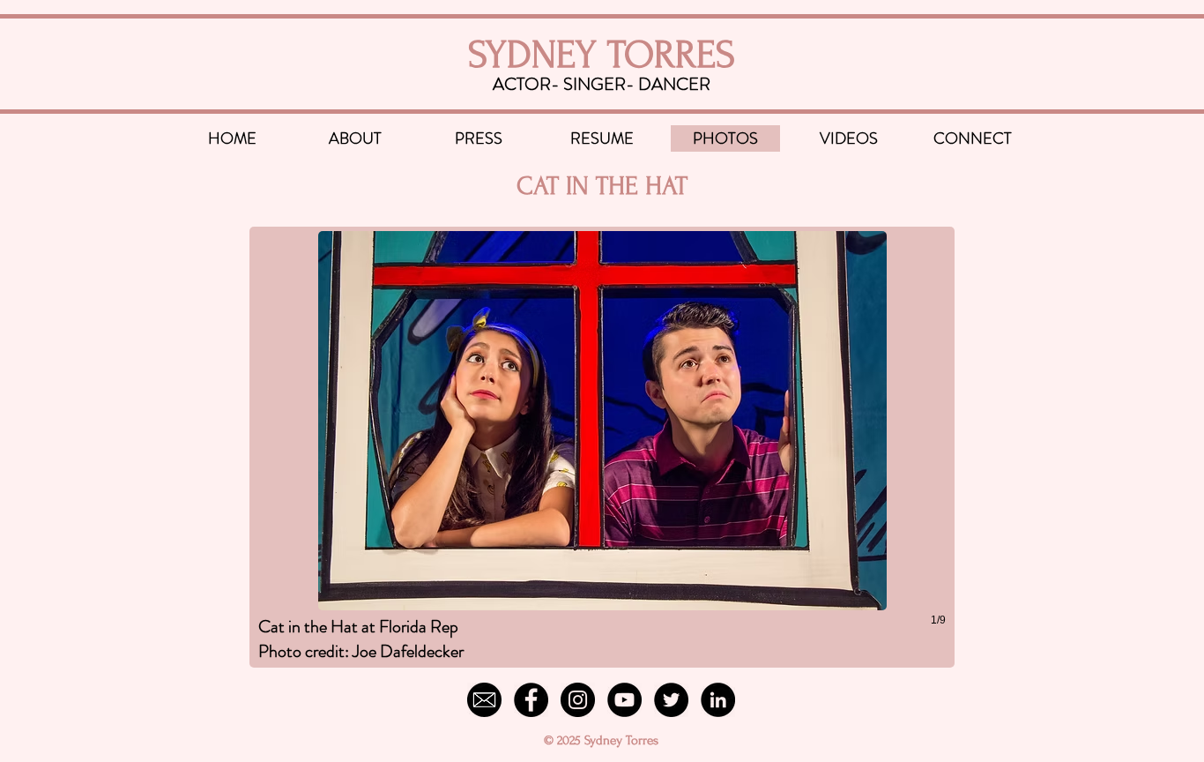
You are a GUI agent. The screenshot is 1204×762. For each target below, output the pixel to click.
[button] (602, 447)
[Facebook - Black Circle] (531, 700)
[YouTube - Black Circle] (624, 700)
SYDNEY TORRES (601, 55)
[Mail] (484, 700)
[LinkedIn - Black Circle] (718, 700)
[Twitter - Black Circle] (671, 700)
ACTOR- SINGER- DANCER (601, 84)
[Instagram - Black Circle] (578, 700)
